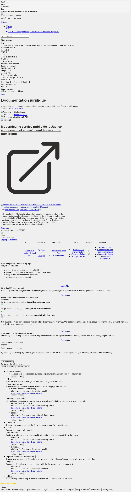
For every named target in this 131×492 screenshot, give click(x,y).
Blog (29, 255)
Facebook (42, 250)
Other (9, 428)
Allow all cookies (8, 367)
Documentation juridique (23, 100)
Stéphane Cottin (16, 108)
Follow (4, 22)
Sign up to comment (9, 240)
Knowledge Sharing (105, 249)
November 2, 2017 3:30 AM (29, 210)
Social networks (13, 433)
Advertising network (14, 384)
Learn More (65, 286)
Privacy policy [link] (7, 362)
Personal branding (105, 252)
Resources (5, 7)
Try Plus (4, 2)
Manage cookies (78, 256)
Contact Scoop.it (29, 253)
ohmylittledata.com (12, 210)
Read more (5, 228)
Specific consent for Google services (21, 457)
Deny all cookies (23, 367)
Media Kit (29, 251)
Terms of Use (78, 249)
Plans (3, 4)
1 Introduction (58, 255)
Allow (22, 231)
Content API (105, 259)
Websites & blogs (105, 247)
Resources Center (59, 251)
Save (4, 487)
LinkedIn (41, 256)
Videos (9, 476)
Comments (11, 423)
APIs (9, 379)
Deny (21, 376)
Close (4, 346)
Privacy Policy (78, 252)
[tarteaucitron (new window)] (8, 485)
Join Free (4, 9)
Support (10, 462)
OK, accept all (68, 490)
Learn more (65, 295)
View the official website (32, 393)
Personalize (95, 490)
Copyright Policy (78, 254)
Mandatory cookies (14, 371)
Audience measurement (16, 398)
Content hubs (105, 256)
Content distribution (105, 254)
